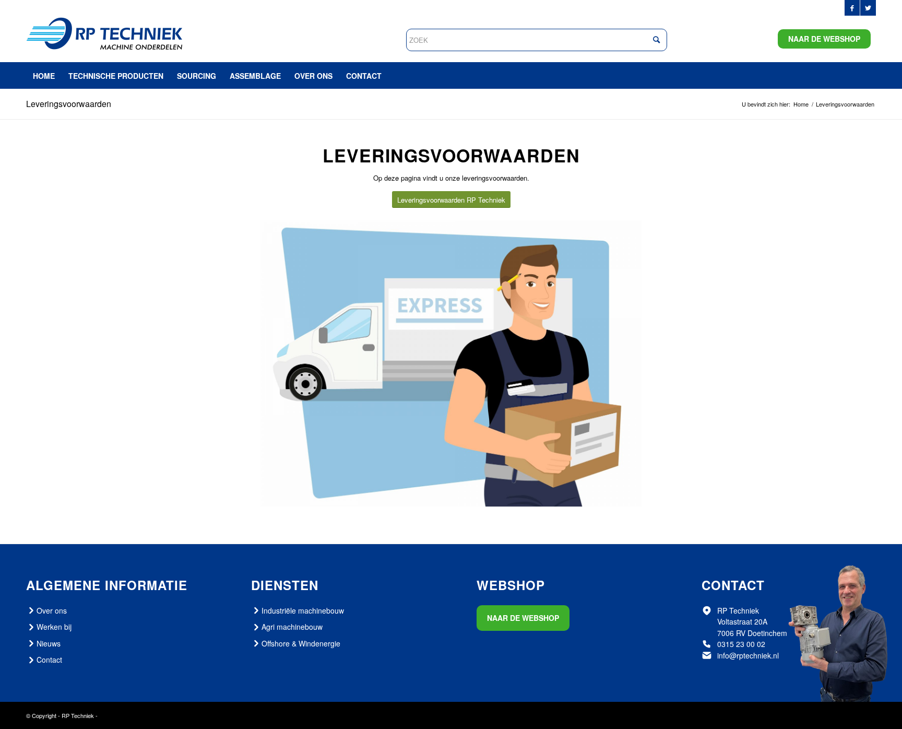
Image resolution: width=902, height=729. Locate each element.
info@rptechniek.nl (748, 655)
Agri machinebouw (292, 626)
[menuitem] (44, 76)
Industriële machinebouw (303, 610)
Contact (49, 659)
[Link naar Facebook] (852, 8)
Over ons (52, 610)
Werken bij (54, 626)
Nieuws (49, 643)
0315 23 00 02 (741, 644)
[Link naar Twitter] (868, 8)
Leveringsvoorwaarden (68, 104)
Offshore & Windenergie (301, 643)
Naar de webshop (824, 38)
